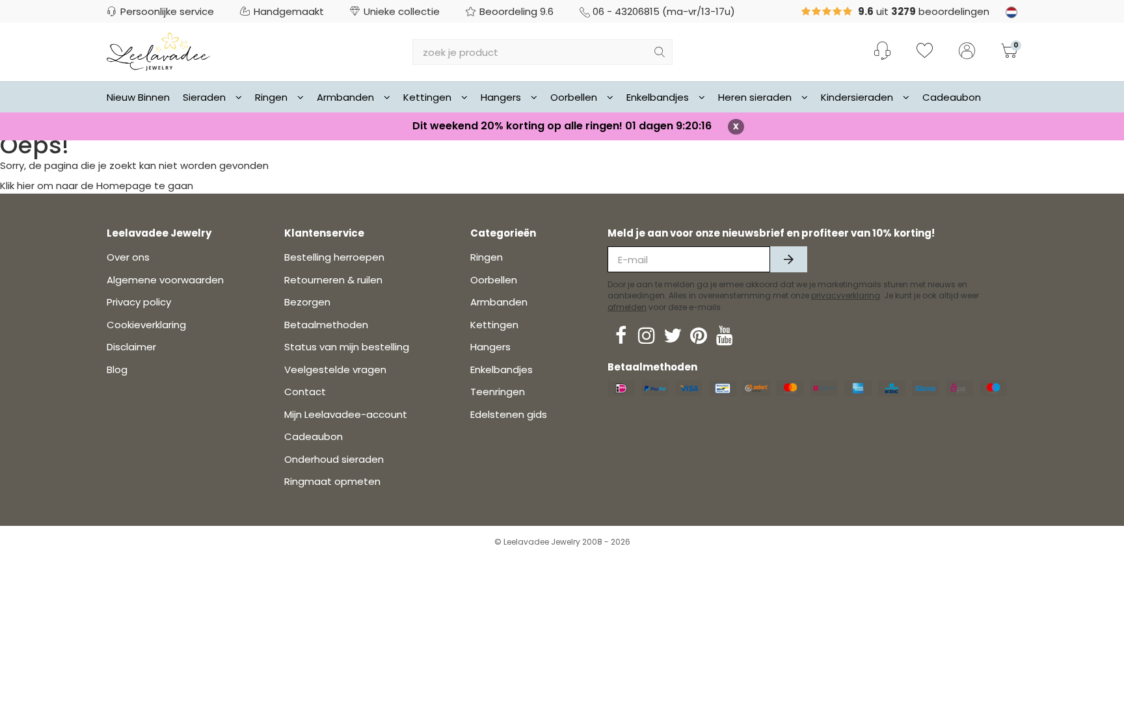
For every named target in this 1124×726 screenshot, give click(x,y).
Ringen (271, 97)
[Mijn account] (967, 52)
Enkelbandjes (657, 97)
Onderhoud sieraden (334, 459)
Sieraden (204, 97)
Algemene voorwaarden (165, 280)
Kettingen (427, 97)
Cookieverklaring (146, 324)
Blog (117, 369)
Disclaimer (131, 347)
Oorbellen (573, 97)
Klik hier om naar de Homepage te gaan (96, 185)
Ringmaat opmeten (332, 481)
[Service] (882, 51)
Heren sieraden (755, 97)
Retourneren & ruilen (333, 280)
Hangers (501, 97)
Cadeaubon (951, 97)
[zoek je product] (660, 52)
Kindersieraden (857, 97)
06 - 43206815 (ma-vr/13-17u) (664, 11)
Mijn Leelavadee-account (345, 414)
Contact (305, 391)
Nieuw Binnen (138, 97)
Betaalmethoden (326, 324)
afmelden (627, 307)
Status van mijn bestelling (346, 347)
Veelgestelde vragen (335, 369)
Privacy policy (139, 302)
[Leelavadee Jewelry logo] (158, 51)
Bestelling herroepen (334, 257)
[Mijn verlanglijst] (925, 52)
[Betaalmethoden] (621, 388)
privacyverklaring (845, 295)
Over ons (128, 257)
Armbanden (345, 97)
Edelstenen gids (508, 414)
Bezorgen (307, 302)
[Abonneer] (788, 259)
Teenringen (497, 391)
